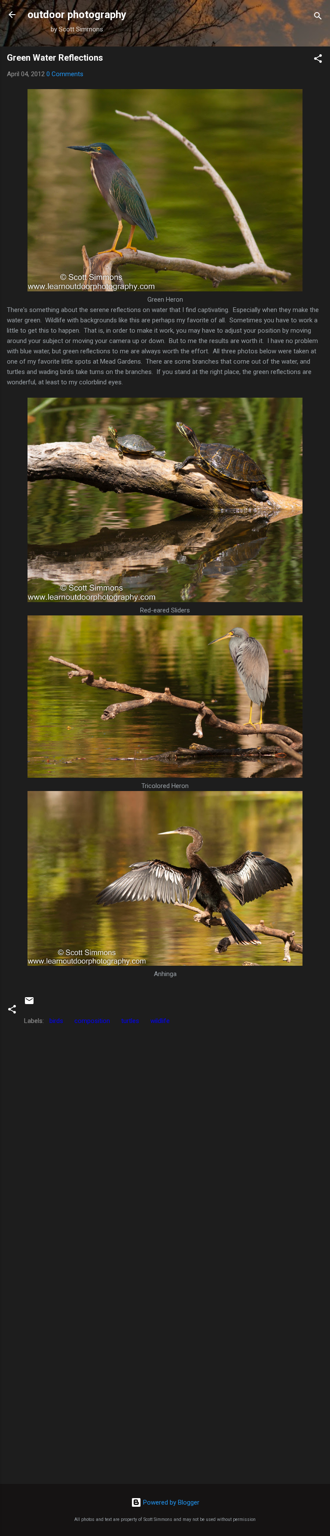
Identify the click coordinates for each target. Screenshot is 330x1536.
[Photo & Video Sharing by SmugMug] (165, 289)
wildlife (160, 1021)
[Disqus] (165, 1137)
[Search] (318, 17)
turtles (130, 1021)
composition (92, 1021)
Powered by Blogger (170, 1502)
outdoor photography (77, 15)
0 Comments (64, 74)
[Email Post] (29, 1004)
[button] (318, 60)
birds (56, 1021)
